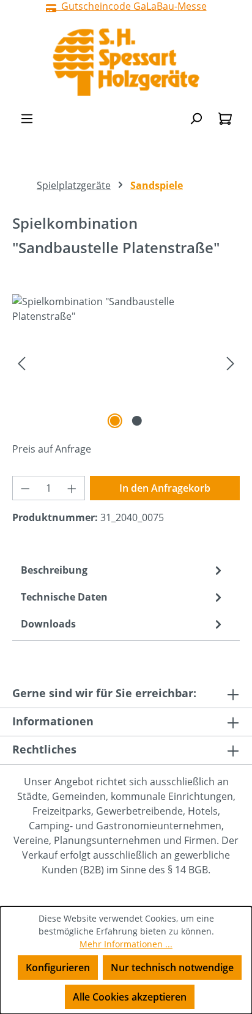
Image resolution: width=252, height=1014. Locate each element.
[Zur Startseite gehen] (126, 62)
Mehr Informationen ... (126, 944)
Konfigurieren (58, 967)
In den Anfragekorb (164, 488)
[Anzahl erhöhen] (72, 488)
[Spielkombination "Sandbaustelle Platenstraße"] (126, 363)
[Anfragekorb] (225, 118)
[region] (126, 363)
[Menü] (27, 118)
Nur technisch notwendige (172, 967)
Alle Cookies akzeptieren (130, 997)
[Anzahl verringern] (25, 488)
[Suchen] (195, 118)
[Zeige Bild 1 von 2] (115, 421)
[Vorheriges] (21, 363)
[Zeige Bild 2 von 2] (137, 421)
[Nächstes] (230, 363)
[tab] (123, 570)
